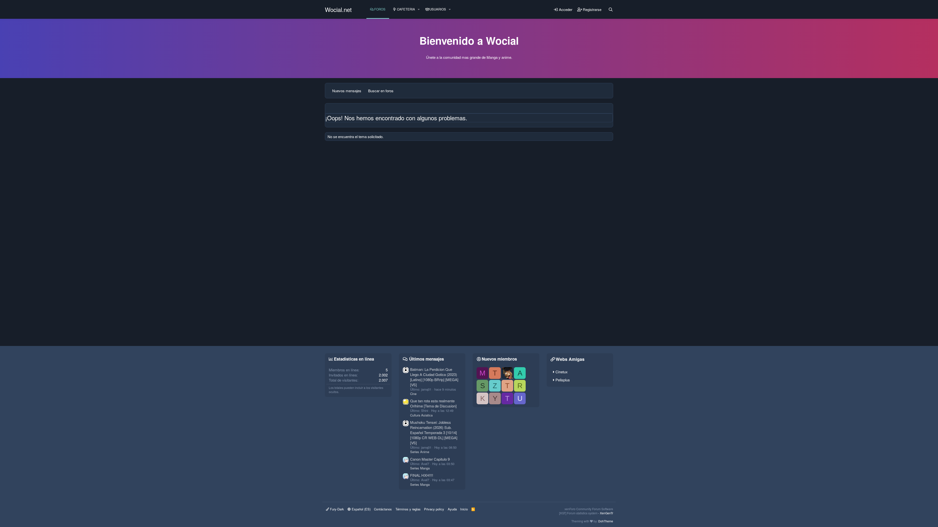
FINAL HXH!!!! (421, 475)
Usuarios (437, 9)
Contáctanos (383, 509)
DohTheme (605, 521)
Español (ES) (361, 509)
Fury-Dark (336, 509)
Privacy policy (434, 509)
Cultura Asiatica (421, 415)
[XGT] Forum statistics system (586, 513)
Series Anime (419, 451)
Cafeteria (406, 9)
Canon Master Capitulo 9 (430, 459)
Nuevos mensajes (346, 90)
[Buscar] (611, 9)
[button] (419, 9)
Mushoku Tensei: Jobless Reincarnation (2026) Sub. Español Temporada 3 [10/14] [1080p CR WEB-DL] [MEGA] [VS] (433, 432)
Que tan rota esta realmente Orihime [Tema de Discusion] (433, 403)
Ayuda (452, 509)
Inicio (464, 509)
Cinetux (561, 371)
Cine (413, 393)
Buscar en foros (381, 90)
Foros (379, 9)
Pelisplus (562, 379)
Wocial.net (338, 9)
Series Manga (420, 468)
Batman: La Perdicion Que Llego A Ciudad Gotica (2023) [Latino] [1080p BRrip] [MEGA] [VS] (434, 377)
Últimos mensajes (426, 359)
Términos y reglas (408, 509)
